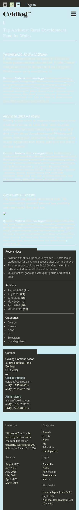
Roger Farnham (11, 237)
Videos (46, 479)
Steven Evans (47, 237)
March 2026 (15, 309)
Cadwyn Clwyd (28, 81)
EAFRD (70, 81)
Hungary (19, 91)
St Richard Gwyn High (54, 175)
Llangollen (60, 91)
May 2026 (14, 301)
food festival (63, 84)
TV (12, 4)
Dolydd (19, 162)
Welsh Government (20, 101)
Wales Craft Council (32, 179)
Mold (47, 172)
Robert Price (42, 94)
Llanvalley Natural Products (29, 172)
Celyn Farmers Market (56, 156)
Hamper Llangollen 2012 (27, 169)
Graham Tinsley (11, 87)
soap (39, 175)
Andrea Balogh (11, 81)
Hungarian (8, 91)
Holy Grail (44, 230)
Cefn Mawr (38, 156)
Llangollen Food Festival (28, 233)
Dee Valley (8, 162)
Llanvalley (8, 172)
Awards (12, 322)
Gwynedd (8, 169)
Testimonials (49, 475)
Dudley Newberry (56, 81)
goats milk (46, 166)
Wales (18, 179)
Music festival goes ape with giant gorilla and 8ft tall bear (39, 275)
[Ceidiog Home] (5, 4)
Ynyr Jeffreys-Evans (55, 240)
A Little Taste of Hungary (58, 78)
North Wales (29, 94)
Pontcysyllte (9, 175)
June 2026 (14, 297)
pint (58, 233)
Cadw (12, 224)
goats (37, 166)
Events (12, 326)
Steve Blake (32, 237)
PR (18, 4)
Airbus (49, 153)
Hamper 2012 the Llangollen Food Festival (43, 87)
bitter (5, 224)
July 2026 (13, 294)
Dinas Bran (49, 224)
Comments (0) (40, 101)
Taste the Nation (42, 97)
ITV (27, 91)
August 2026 (15, 290)
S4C (30, 97)
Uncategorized (16, 341)
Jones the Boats (54, 169)
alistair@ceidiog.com (17, 400)
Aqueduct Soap (62, 153)
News (46, 22)
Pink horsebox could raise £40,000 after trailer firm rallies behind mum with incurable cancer (38, 267)
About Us (48, 464)
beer (70, 220)
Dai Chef (41, 81)
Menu (73, 14)
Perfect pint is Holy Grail (26, 187)
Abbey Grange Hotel (56, 220)
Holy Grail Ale (57, 230)
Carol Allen (26, 156)
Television (14, 337)
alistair (9, 78)
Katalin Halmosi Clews (41, 91)
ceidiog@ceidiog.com (18, 381)
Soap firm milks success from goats (36, 108)
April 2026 (14, 305)
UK (53, 97)
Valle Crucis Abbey (13, 240)
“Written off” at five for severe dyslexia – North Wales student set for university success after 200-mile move (40, 260)
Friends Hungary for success (29, 46)
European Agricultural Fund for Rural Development (29, 84)
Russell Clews (19, 97)
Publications (49, 471)
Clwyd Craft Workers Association (47, 159)
